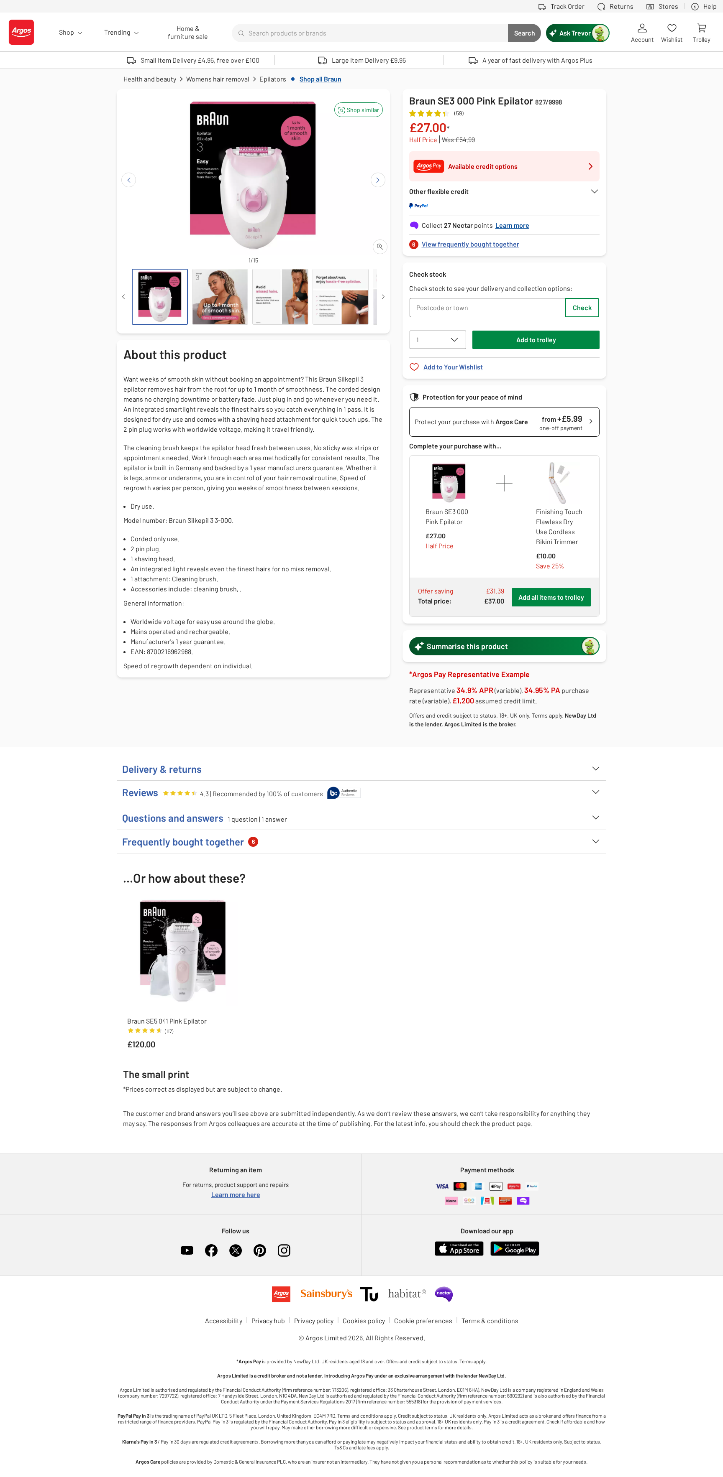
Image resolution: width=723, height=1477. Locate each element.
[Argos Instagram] (284, 1250)
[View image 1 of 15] (160, 297)
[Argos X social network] (236, 1250)
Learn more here (235, 1194)
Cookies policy (364, 1320)
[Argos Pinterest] (260, 1250)
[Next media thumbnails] (383, 297)
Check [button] (582, 307)
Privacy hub (268, 1320)
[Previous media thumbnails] (123, 297)
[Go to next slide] (378, 180)
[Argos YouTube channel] (187, 1250)
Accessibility (223, 1320)
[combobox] (370, 33)
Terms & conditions (489, 1320)
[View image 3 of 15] (280, 296)
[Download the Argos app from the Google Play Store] (514, 1254)
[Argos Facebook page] (211, 1250)
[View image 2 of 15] (220, 296)
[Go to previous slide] (128, 180)
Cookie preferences (423, 1320)
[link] (504, 241)
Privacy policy (313, 1320)
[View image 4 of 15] (340, 296)
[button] (358, 109)
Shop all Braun (320, 79)
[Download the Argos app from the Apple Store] (459, 1254)
